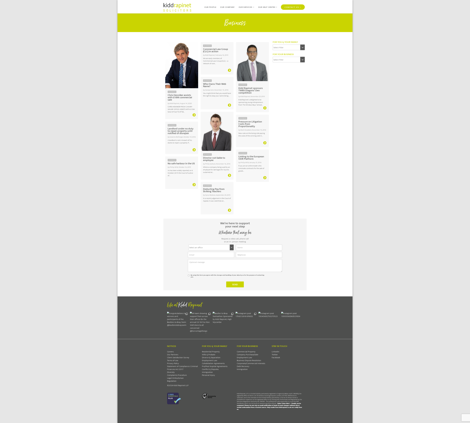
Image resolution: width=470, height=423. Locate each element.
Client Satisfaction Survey (178, 357)
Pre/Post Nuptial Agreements (214, 366)
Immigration (207, 372)
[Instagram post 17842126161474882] (246, 322)
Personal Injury (208, 375)
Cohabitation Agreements (213, 363)
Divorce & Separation (211, 357)
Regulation (171, 381)
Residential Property (211, 351)
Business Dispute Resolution (249, 360)
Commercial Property (246, 351)
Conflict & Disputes (210, 369)
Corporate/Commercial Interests (251, 363)
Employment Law (209, 360)
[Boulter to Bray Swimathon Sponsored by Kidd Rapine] (223, 322)
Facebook (276, 357)
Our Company (227, 7)
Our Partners (172, 354)
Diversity (171, 372)
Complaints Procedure (177, 375)
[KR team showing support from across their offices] (201, 322)
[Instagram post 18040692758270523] (269, 322)
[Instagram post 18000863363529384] (292, 322)
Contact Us (292, 7)
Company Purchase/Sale (247, 354)
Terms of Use (172, 360)
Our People (210, 7)
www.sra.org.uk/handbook (267, 403)
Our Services (245, 7)
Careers (170, 351)
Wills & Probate (208, 354)
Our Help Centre (266, 7)
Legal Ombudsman (175, 378)
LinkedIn (275, 351)
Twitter (275, 354)
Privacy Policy (173, 363)
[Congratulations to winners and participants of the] (178, 322)
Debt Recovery (243, 366)
